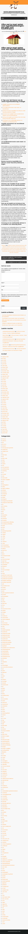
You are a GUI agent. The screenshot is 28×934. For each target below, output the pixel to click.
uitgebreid (4, 882)
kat (2, 674)
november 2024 (5, 393)
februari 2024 (5, 409)
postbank (4, 812)
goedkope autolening (6, 580)
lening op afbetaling (6, 744)
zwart (3, 921)
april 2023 (4, 427)
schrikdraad (4, 845)
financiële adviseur (22, 246)
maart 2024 (4, 408)
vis (2, 893)
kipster (3, 690)
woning (3, 914)
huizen (3, 628)
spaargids (4, 856)
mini (3, 767)
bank (3, 476)
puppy (3, 819)
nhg (3, 783)
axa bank (4, 474)
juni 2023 (4, 423)
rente (3, 836)
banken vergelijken (6, 479)
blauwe (3, 509)
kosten (11, 249)
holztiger (4, 612)
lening (13, 249)
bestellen (4, 495)
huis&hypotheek (5, 624)
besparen (14, 245)
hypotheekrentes (5, 654)
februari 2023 (5, 431)
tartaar (3, 870)
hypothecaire (5, 638)
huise (3, 626)
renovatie (4, 833)
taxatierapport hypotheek (7, 874)
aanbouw (4, 440)
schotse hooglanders (6, 844)
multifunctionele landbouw (7, 778)
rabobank (4, 824)
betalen (3, 497)
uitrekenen (4, 884)
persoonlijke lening (6, 808)
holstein (3, 610)
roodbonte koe (5, 840)
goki (3, 583)
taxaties (3, 875)
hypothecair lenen (6, 635)
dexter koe (4, 550)
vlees (3, 895)
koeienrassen (5, 704)
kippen (3, 688)
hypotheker (4, 658)
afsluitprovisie (5, 451)
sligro (3, 851)
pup (3, 817)
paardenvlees (5, 799)
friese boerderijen (6, 569)
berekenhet (4, 493)
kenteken (4, 679)
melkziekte (4, 764)
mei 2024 (4, 404)
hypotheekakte (5, 651)
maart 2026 (4, 365)
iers (3, 660)
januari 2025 (4, 390)
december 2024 (5, 392)
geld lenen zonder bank (7, 575)
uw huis (3, 888)
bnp (3, 513)
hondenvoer (4, 615)
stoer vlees (4, 867)
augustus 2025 (5, 377)
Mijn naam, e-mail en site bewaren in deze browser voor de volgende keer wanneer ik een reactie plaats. (14, 295)
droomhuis (8, 246)
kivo (3, 691)
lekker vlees (4, 734)
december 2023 (5, 413)
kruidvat (3, 714)
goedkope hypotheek (6, 582)
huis (2, 249)
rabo (3, 822)
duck (3, 557)
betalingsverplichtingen (20, 245)
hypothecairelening (6, 644)
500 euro (4, 438)
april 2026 (4, 363)
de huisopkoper (5, 545)
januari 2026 (4, 369)
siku (3, 847)
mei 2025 (4, 383)
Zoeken (3, 305)
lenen (3, 737)
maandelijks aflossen (18, 249)
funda (3, 573)
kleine (3, 693)
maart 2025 (4, 386)
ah (2, 453)
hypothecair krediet (6, 633)
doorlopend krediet (6, 555)
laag (3, 720)
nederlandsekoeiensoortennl (9, 331)
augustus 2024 (5, 399)
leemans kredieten (6, 730)
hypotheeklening (6, 249)
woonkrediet (4, 918)
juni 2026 (4, 360)
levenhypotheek (5, 750)
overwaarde (4, 798)
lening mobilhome (6, 743)
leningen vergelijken (6, 748)
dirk (3, 552)
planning (13, 251)
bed (3, 483)
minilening (4, 771)
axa (3, 472)
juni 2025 (4, 381)
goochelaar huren (6, 585)
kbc (3, 677)
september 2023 (5, 418)
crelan (3, 543)
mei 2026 (4, 362)
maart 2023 (4, 429)
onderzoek (9, 251)
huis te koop (4, 622)
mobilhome (4, 773)
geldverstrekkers (23, 248)
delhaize (4, 548)
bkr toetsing (4, 506)
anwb (3, 460)
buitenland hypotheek (6, 530)
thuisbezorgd (5, 879)
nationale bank (5, 780)
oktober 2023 (5, 416)
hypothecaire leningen (6, 642)
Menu (2, 18)
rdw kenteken (5, 829)
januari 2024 (4, 411)
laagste (3, 721)
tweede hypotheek (6, 881)
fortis (3, 568)
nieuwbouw (4, 785)
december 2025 (5, 370)
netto (3, 782)
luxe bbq (4, 755)
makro (3, 759)
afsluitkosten (5, 449)
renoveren (4, 835)
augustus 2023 (5, 420)
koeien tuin (4, 702)
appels (3, 461)
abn (3, 442)
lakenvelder (4, 725)
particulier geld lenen (6, 803)
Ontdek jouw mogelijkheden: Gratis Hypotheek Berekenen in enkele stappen (12, 258)
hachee (3, 601)
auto (3, 465)
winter (3, 911)
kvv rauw (4, 718)
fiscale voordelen (17, 248)
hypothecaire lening (6, 640)
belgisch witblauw (6, 488)
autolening (4, 470)
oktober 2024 (5, 395)
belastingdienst (5, 484)
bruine (3, 527)
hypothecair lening (6, 637)
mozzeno (4, 776)
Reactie (3, 271)
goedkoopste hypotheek (7, 578)
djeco (3, 553)
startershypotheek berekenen (8, 865)
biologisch (4, 499)
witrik (3, 912)
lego (3, 732)
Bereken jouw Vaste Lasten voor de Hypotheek (12, 325)
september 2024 (5, 397)
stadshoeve (4, 858)
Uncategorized (5, 886)
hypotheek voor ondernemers (8, 647)
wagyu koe (4, 904)
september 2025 (5, 376)
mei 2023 (4, 425)
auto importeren (5, 467)
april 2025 (4, 385)
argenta (3, 463)
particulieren (4, 806)
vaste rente (11, 252)
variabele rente (23, 251)
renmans (4, 831)
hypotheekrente (5, 652)
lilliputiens (4, 752)
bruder (3, 525)
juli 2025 (4, 379)
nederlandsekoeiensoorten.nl (14, 12)
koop (3, 707)
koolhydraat (4, 706)
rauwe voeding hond (6, 826)
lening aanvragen (5, 739)
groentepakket (5, 596)
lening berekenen (5, 741)
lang (3, 727)
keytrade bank (5, 684)
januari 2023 (4, 432)
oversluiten (4, 796)
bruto (3, 529)
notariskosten (5, 787)
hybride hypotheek (6, 629)
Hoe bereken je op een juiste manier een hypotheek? (13, 318)
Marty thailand (6, 335)
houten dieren (5, 617)
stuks (3, 868)
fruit (3, 571)
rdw (3, 828)
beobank (4, 490)
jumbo (3, 670)
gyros (3, 598)
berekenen (4, 492)
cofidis (3, 536)
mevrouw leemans (6, 766)
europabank (4, 564)
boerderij (4, 516)
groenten (4, 594)
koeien (3, 700)
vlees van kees (5, 898)
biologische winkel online (7, 502)
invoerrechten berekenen (7, 667)
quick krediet (4, 821)
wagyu (3, 902)
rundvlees (4, 842)
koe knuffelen (5, 698)
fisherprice (4, 566)
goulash (4, 587)
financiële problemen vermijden (7, 248)
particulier (4, 801)
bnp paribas (4, 515)
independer (4, 661)
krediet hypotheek (6, 713)
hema (3, 605)
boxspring (4, 520)
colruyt (3, 538)
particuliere (4, 805)
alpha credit (4, 458)
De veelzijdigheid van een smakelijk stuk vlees (16, 262)
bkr (2, 504)
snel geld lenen (5, 852)
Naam (3, 282)
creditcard (4, 541)
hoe (3, 606)
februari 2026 (5, 367)
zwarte (3, 923)
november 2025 (5, 372)
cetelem (4, 534)
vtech (3, 900)
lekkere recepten (5, 736)
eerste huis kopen (6, 559)
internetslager (5, 665)
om (3, 789)
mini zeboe (4, 769)
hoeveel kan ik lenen (6, 608)
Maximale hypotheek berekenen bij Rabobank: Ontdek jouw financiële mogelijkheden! (14, 341)
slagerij (3, 849)
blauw (3, 507)
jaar (3, 668)
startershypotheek (6, 863)
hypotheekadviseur (6, 649)
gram (3, 591)
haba (3, 599)
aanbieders (10, 245)
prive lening (4, 815)
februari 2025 (5, 388)
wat (3, 907)
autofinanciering (5, 469)
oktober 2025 (5, 374)
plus (3, 810)
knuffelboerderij (5, 695)
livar (3, 753)
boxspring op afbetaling (7, 523)
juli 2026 (4, 358)
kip (2, 686)
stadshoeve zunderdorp (7, 859)
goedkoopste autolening (7, 576)
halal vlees (4, 603)
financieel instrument (14, 246)
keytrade (4, 683)
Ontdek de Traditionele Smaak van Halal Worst (12, 323)
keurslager (4, 681)
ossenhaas (4, 792)
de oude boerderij (6, 546)
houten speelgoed (6, 619)
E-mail (3, 286)
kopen (3, 709)
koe (3, 697)
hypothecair (4, 631)
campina (4, 532)
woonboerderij (5, 916)
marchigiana (4, 760)
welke (3, 909)
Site (2, 289)
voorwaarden (16, 252)
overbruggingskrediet (6, 794)
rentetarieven (17, 251)
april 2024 (4, 406)
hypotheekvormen (6, 656)
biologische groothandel (7, 500)
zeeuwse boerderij (6, 920)
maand (3, 757)
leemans (4, 729)
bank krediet (4, 477)
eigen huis (4, 561)
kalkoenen (4, 672)
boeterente (4, 518)
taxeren (3, 877)
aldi (3, 456)
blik (3, 511)
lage (3, 723)
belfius (3, 486)
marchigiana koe (5, 762)
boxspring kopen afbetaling (8, 522)
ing (2, 663)
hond (3, 614)
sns (3, 854)
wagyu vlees (4, 905)
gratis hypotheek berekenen (8, 592)
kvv (3, 716)
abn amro (4, 444)
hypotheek (16, 32)
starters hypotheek (6, 861)
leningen (4, 746)
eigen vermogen (5, 562)
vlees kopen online (6, 897)
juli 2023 (4, 422)
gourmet (4, 589)
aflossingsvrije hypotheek (7, 447)
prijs (3, 813)
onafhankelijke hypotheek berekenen (10, 790)
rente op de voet (5, 838)
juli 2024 (4, 400)
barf (3, 481)
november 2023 (5, 415)
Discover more (6, 344)
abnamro (4, 446)
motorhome (4, 775)
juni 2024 (4, 402)
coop (3, 539)
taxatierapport (5, 872)
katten (3, 675)
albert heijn (4, 454)
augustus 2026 (5, 356)
